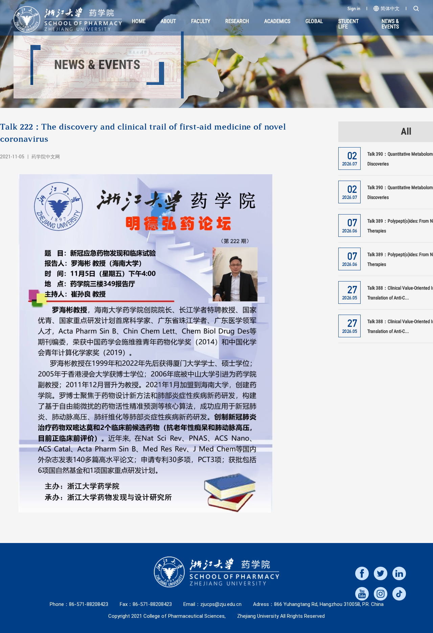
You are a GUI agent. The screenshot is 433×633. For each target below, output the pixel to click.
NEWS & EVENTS (390, 24)
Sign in (353, 8)
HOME (138, 21)
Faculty (200, 21)
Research (237, 21)
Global (314, 21)
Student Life (348, 24)
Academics (277, 21)
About (168, 21)
